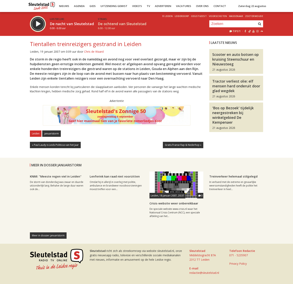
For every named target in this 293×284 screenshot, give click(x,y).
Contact (219, 6)
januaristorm (51, 133)
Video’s (137, 6)
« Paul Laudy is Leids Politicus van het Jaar (55, 145)
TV (148, 6)
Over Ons (202, 6)
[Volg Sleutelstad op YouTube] (253, 31)
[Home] (41, 5)
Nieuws (64, 6)
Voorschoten (218, 16)
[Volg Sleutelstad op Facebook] (245, 31)
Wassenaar (236, 16)
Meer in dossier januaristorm (48, 235)
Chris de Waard (94, 51)
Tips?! (237, 31)
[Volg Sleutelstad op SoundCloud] (261, 31)
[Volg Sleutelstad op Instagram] (257, 31)
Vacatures (183, 6)
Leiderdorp (182, 16)
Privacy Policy (238, 263)
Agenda (79, 6)
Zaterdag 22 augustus (252, 6)
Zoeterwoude (254, 16)
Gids (92, 6)
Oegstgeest (199, 16)
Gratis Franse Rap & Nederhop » (183, 145)
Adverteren (163, 6)
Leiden (169, 16)
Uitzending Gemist (113, 6)
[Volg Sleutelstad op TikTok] (249, 31)
